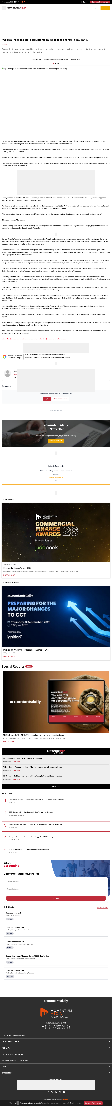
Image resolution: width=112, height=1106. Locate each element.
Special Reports (16, 666)
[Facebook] (48, 1092)
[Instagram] (60, 1092)
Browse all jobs (102, 907)
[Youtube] (64, 1092)
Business (5, 44)
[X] (52, 1092)
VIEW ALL (56, 786)
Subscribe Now (56, 441)
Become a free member (100, 2)
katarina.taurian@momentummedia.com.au (50, 339)
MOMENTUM (17, 2)
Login (85, 2)
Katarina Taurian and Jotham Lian (57, 59)
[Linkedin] (56, 1092)
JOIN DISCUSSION (56, 477)
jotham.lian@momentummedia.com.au (16, 339)
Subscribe (105, 8)
